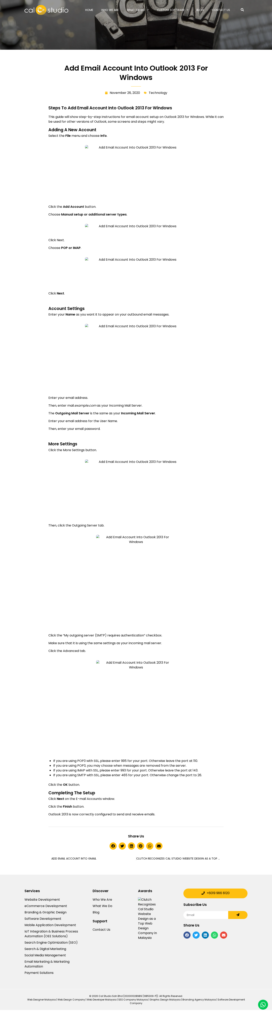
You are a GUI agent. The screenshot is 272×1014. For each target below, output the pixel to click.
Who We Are (110, 10)
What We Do (136, 10)
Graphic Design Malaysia (165, 999)
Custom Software (171, 10)
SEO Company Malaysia (133, 999)
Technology (158, 92)
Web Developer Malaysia (101, 999)
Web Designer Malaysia (41, 999)
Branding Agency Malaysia (199, 999)
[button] (113, 846)
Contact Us (221, 10)
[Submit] (238, 915)
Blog (200, 10)
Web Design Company (71, 999)
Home (89, 10)
